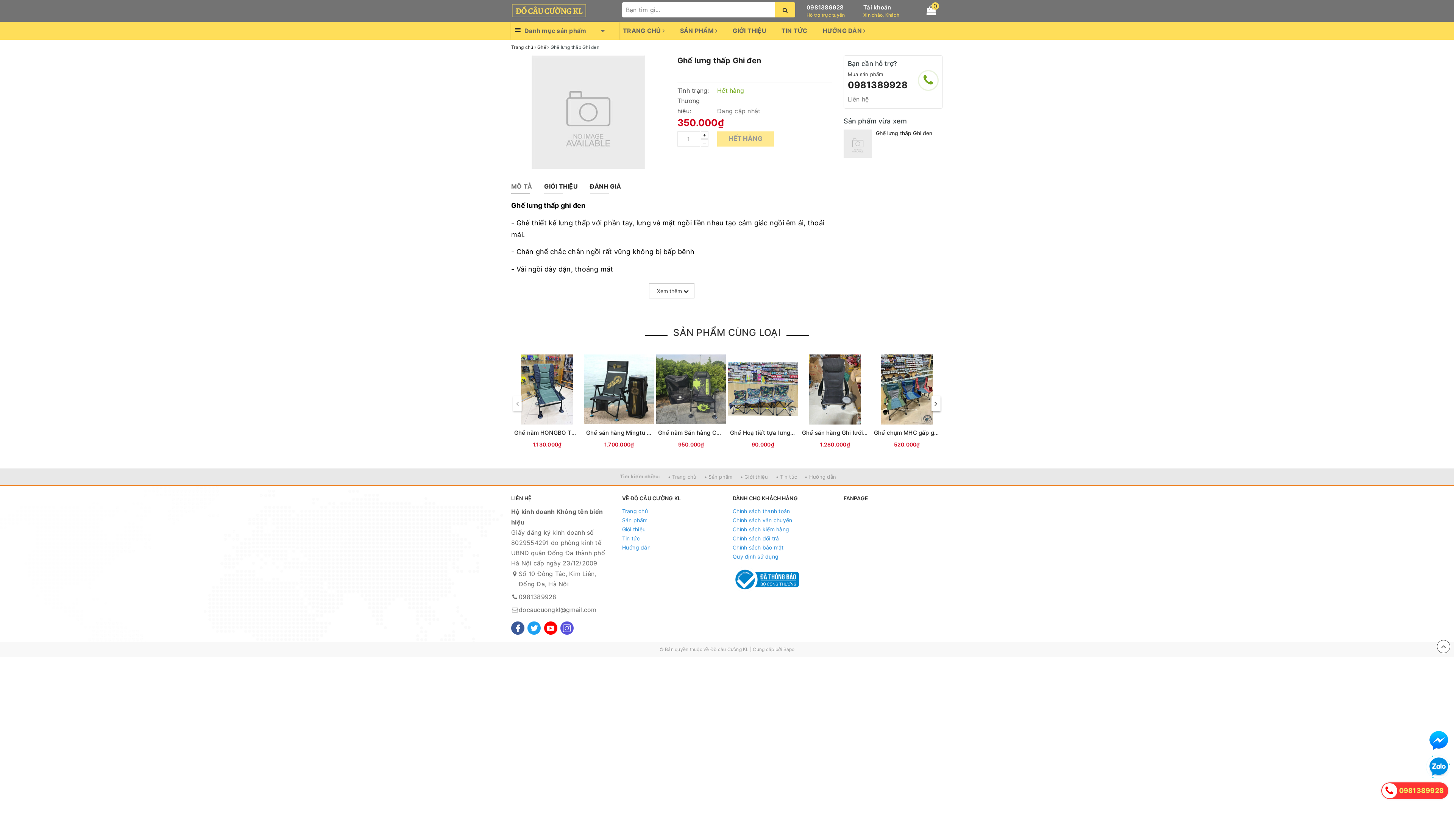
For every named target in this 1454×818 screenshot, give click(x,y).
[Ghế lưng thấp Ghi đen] (858, 144)
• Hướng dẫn (820, 477)
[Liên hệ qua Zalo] (1438, 766)
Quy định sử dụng (755, 556)
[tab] (521, 186)
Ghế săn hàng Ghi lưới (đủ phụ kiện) (851, 432)
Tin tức (795, 30)
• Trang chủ (682, 477)
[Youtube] (550, 628)
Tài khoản (877, 7)
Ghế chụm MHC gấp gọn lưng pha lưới (926, 432)
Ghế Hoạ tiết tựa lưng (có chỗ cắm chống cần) (795, 432)
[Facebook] (517, 628)
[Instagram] (567, 628)
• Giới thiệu (754, 477)
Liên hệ (858, 99)
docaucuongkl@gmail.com (558, 610)
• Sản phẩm (718, 477)
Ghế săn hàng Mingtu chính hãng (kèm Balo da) (652, 432)
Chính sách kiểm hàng (761, 529)
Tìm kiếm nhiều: (640, 476)
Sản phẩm (697, 30)
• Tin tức (786, 477)
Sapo (789, 649)
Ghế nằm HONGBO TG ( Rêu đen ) (561, 432)
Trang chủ (643, 30)
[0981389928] (928, 80)
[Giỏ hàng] (931, 10)
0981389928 (825, 7)
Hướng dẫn (843, 30)
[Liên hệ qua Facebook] (1438, 740)
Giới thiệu (749, 30)
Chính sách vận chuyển (762, 520)
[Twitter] (534, 628)
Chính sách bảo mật (758, 547)
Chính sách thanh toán (761, 511)
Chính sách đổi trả (756, 538)
